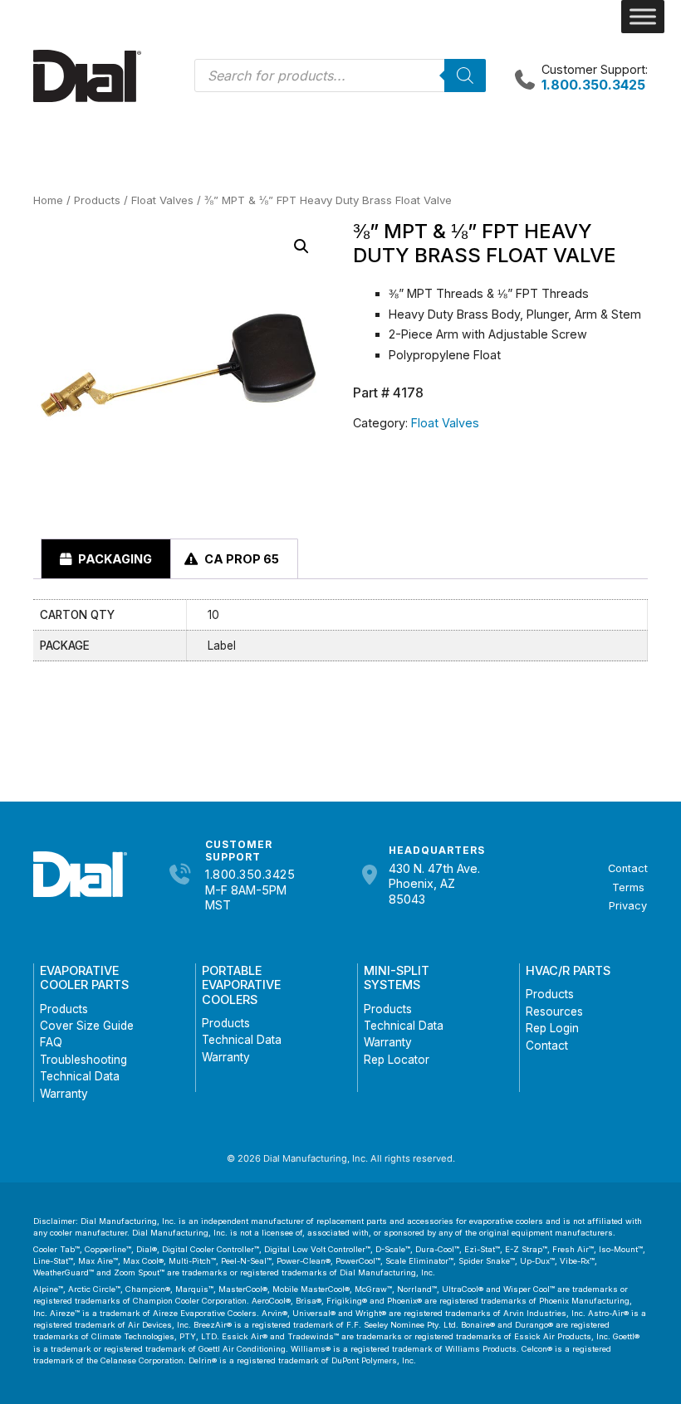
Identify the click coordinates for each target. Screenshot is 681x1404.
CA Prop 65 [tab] (240, 559)
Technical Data (80, 1076)
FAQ (51, 1042)
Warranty (64, 1093)
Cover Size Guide (87, 1025)
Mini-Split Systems (396, 977)
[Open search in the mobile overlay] (340, 75)
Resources (554, 1011)
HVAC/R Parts (568, 970)
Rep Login (552, 1028)
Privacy (628, 905)
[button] (301, 246)
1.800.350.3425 (250, 874)
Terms (628, 887)
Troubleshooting (83, 1059)
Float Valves (162, 200)
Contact (628, 868)
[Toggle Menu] (643, 16)
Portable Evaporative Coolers (241, 985)
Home (48, 200)
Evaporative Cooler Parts (84, 977)
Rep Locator (396, 1059)
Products (97, 200)
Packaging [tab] (114, 559)
